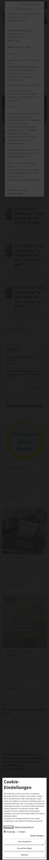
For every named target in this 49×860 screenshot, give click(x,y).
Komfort (22, 832)
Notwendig (10, 832)
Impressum (8, 827)
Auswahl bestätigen (24, 848)
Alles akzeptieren (24, 842)
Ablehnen (24, 855)
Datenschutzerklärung (24, 827)
